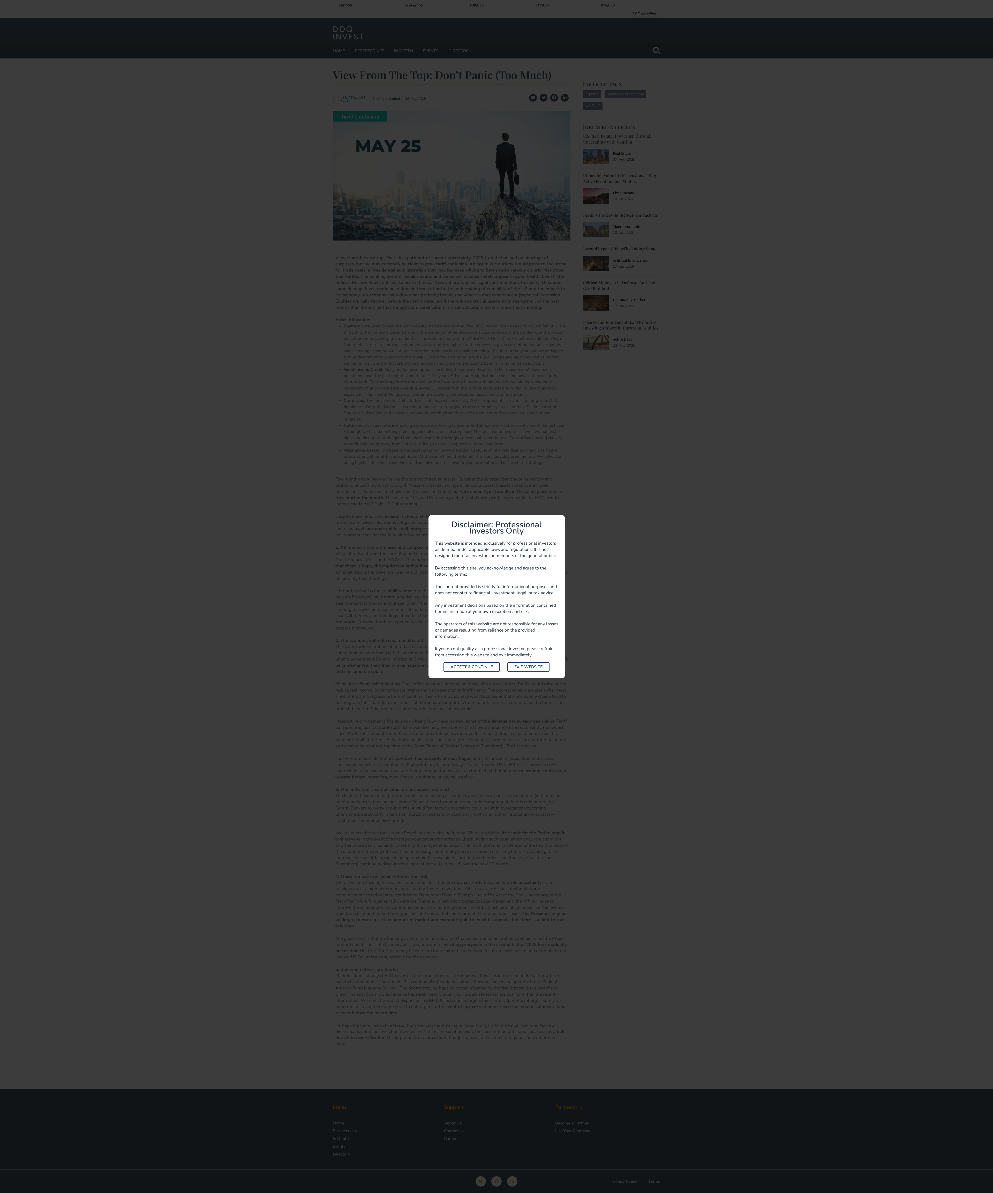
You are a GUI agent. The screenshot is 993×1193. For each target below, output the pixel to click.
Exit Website (528, 667)
